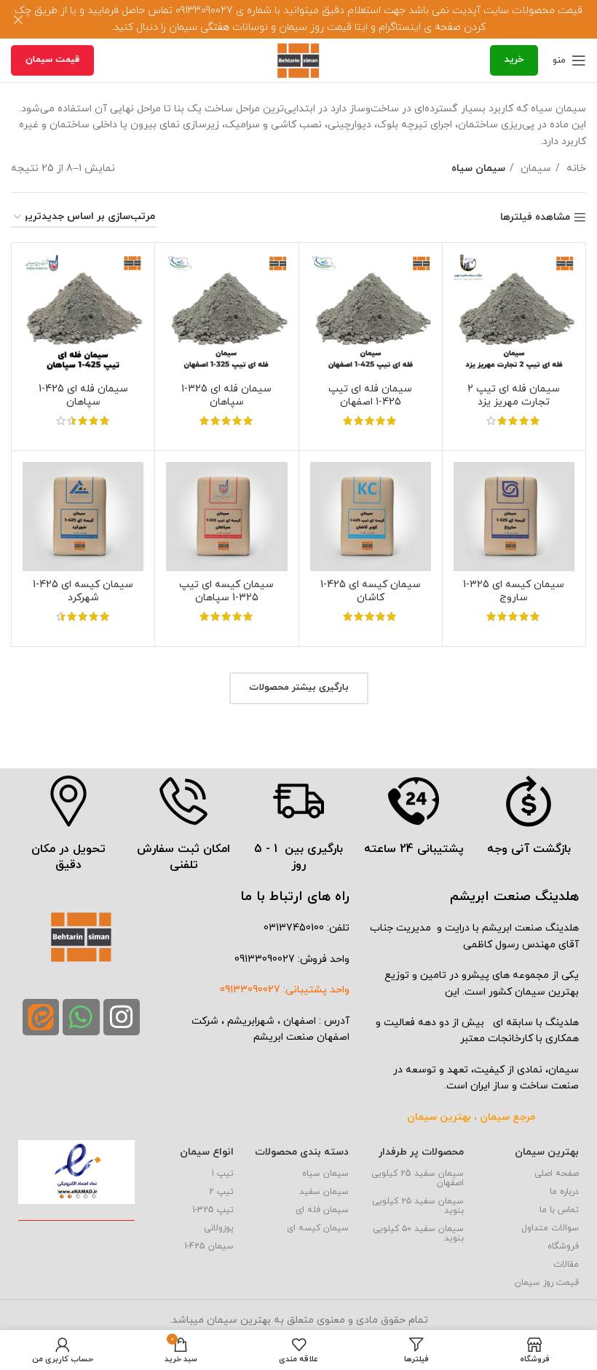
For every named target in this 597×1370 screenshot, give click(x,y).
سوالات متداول (550, 1228)
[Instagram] (121, 1017)
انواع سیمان (207, 1152)
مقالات (566, 1264)
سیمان (534, 168)
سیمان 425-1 (209, 1246)
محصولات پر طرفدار (421, 1152)
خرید (514, 59)
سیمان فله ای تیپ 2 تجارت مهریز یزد (513, 395)
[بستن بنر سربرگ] (18, 19)
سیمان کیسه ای (318, 1228)
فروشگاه (563, 1246)
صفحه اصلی (556, 1173)
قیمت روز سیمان (547, 1283)
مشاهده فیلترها (535, 218)
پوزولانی (219, 1228)
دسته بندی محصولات (302, 1152)
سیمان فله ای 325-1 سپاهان (226, 395)
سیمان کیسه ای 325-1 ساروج (513, 591)
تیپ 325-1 (213, 1210)
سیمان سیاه (325, 1173)
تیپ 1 (222, 1173)
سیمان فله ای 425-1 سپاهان (83, 395)
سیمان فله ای (322, 1210)
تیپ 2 (221, 1192)
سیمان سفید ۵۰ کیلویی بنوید (418, 1233)
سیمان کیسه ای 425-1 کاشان (370, 591)
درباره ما (564, 1192)
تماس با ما (559, 1210)
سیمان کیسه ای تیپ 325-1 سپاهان (226, 591)
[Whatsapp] (81, 1017)
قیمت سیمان (52, 59)
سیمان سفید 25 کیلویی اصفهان (417, 1178)
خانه (575, 168)
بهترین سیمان (547, 1152)
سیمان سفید (324, 1192)
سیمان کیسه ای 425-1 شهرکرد (83, 591)
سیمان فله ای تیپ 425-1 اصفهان (370, 395)
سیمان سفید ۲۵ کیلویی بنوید (418, 1205)
